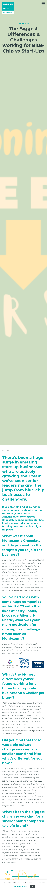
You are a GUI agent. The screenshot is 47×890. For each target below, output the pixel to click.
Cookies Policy (20, 886)
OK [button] (32, 886)
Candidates (23, 23)
